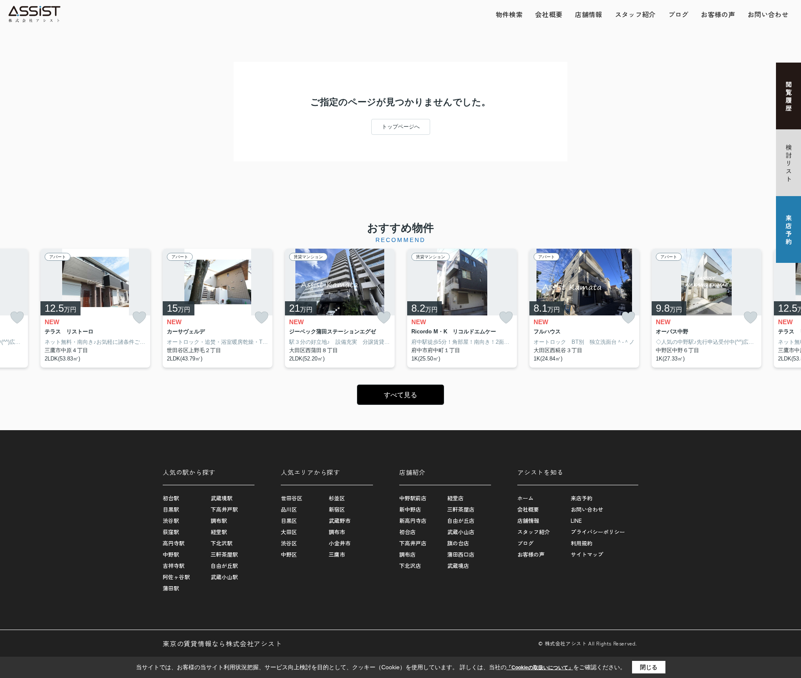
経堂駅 (219, 532)
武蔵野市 (339, 520)
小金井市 (339, 543)
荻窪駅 (171, 532)
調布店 (407, 554)
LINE (576, 520)
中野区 (289, 554)
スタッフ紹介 (635, 14)
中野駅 (171, 554)
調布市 (337, 532)
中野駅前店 (412, 498)
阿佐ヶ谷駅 (176, 577)
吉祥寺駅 (173, 566)
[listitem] (217, 308)
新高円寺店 (412, 520)
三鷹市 (337, 554)
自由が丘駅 (224, 566)
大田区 (289, 532)
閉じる (648, 667)
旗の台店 (458, 543)
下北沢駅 (221, 543)
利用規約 (581, 543)
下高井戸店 (412, 543)
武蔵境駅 (221, 498)
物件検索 (509, 14)
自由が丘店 (460, 520)
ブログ (678, 14)
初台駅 (171, 498)
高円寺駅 (173, 543)
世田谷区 (291, 498)
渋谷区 (289, 543)
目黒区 (289, 520)
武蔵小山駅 (224, 577)
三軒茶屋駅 (224, 554)
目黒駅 (171, 509)
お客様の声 (718, 14)
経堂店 (455, 498)
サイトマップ (587, 554)
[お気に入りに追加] (17, 317)
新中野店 (410, 509)
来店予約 (581, 498)
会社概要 (548, 14)
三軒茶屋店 (460, 509)
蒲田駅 (171, 588)
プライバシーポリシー (598, 532)
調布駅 (219, 520)
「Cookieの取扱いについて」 (539, 667)
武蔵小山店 (460, 532)
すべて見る (400, 394)
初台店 (407, 532)
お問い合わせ (768, 14)
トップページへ (401, 127)
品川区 (289, 509)
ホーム (525, 498)
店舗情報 (588, 14)
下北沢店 (410, 566)
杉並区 (337, 498)
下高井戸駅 (224, 509)
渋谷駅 (171, 520)
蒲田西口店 (460, 554)
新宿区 (337, 509)
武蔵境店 (458, 566)
